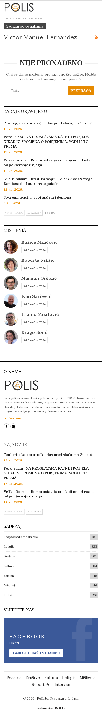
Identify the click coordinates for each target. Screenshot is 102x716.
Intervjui (62, 684)
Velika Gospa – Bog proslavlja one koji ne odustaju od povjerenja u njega (49, 162)
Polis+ (8, 595)
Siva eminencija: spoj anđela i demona (37, 197)
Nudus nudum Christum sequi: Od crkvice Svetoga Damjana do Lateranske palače (48, 181)
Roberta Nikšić (38, 260)
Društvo (9, 556)
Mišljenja (10, 585)
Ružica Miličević (39, 242)
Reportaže (41, 684)
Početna (14, 677)
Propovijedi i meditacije (21, 536)
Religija (9, 546)
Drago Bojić (34, 332)
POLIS (60, 708)
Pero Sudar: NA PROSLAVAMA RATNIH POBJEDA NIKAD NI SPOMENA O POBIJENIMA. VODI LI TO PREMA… (46, 141)
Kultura (9, 566)
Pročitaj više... (13, 418)
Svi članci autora (34, 250)
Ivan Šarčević (36, 296)
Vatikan (9, 575)
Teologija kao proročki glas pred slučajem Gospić (48, 123)
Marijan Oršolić (39, 278)
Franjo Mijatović (40, 314)
